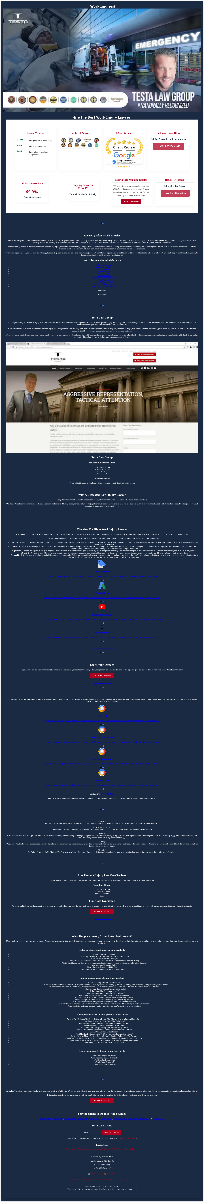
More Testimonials (131, 201)
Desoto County (70, 1119)
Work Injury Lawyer (128, 1138)
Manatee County (144, 1119)
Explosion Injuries (104, 276)
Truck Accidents (84, 1149)
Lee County (132, 1119)
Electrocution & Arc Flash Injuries (104, 278)
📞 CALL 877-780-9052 (168, 146)
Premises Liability (131, 1149)
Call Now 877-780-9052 (102, 911)
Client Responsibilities (124, 1179)
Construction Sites (104, 269)
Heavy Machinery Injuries (104, 282)
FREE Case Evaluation (102, 675)
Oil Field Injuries (104, 284)
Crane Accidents (104, 271)
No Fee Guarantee (78, 1179)
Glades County (82, 1119)
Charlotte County (45, 1119)
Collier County (57, 1119)
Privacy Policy (92, 1179)
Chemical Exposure (104, 265)
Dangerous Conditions (104, 274)
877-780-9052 (107, 794)
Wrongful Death (117, 1149)
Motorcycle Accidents (101, 1149)
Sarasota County (159, 1119)
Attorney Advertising (106, 1179)
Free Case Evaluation (175, 193)
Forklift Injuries (104, 280)
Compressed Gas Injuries (104, 267)
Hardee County (94, 1119)
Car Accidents (71, 1149)
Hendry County (106, 1119)
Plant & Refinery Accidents (104, 286)
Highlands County (120, 1119)
